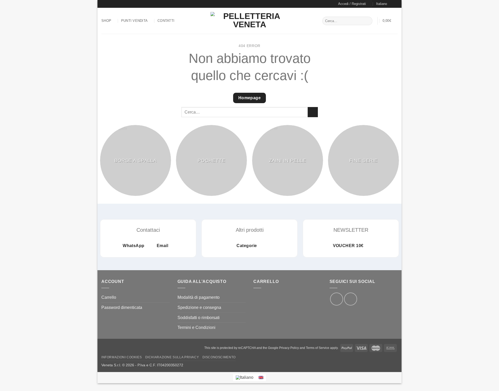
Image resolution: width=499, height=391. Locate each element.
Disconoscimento (219, 357)
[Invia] (367, 21)
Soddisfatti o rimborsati (199, 317)
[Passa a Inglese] (261, 377)
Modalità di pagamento (199, 297)
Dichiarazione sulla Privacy (172, 357)
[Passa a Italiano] (244, 377)
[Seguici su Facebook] (104, 4)
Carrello (108, 297)
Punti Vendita (134, 21)
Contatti (165, 21)
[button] (352, 4)
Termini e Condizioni (196, 327)
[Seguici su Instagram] (108, 4)
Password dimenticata (121, 307)
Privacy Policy (289, 347)
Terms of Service (317, 347)
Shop (106, 21)
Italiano (381, 4)
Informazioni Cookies (121, 357)
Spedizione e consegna (199, 307)
